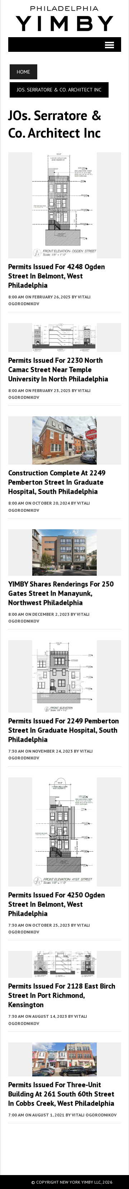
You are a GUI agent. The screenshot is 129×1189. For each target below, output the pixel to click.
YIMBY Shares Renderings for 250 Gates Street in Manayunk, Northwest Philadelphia (61, 593)
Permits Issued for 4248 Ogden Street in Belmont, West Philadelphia (56, 276)
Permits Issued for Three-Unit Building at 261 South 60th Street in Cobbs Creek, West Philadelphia (61, 1094)
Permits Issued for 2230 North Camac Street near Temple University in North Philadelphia (58, 369)
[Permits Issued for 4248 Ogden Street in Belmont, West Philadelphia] (64, 253)
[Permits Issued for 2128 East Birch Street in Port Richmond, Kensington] (64, 973)
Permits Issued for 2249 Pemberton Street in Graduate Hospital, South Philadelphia (63, 730)
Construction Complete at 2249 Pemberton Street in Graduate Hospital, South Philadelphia (56, 482)
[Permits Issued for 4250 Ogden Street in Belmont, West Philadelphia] (64, 881)
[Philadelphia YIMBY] (64, 19)
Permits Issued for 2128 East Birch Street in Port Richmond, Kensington (61, 995)
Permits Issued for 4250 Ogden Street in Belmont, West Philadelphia (56, 904)
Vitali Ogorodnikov (94, 1115)
